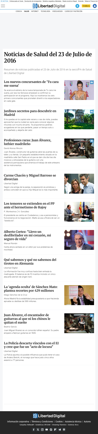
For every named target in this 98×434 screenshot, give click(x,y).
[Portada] (48, 6)
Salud (26, 11)
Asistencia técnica (73, 421)
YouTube (46, 429)
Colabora (86, 6)
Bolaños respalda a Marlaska (52, 1)
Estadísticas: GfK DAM (43, 425)
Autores (87, 421)
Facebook (33, 429)
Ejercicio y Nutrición (73, 11)
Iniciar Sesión (95, 6)
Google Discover (51, 429)
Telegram (59, 429)
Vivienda (81, 1)
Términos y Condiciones (42, 421)
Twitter (38, 429)
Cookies (59, 421)
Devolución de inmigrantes (32, 1)
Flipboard (55, 429)
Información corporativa (18, 421)
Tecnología (45, 11)
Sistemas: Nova (73, 425)
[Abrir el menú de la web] (16, 5)
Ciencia (19, 11)
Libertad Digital (49, 416)
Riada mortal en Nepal (70, 1)
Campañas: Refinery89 (27, 425)
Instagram (42, 429)
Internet (35, 11)
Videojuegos (57, 11)
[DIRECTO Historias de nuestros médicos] (77, 6)
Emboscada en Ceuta (16, 1)
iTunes (64, 429)
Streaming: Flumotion (59, 425)
